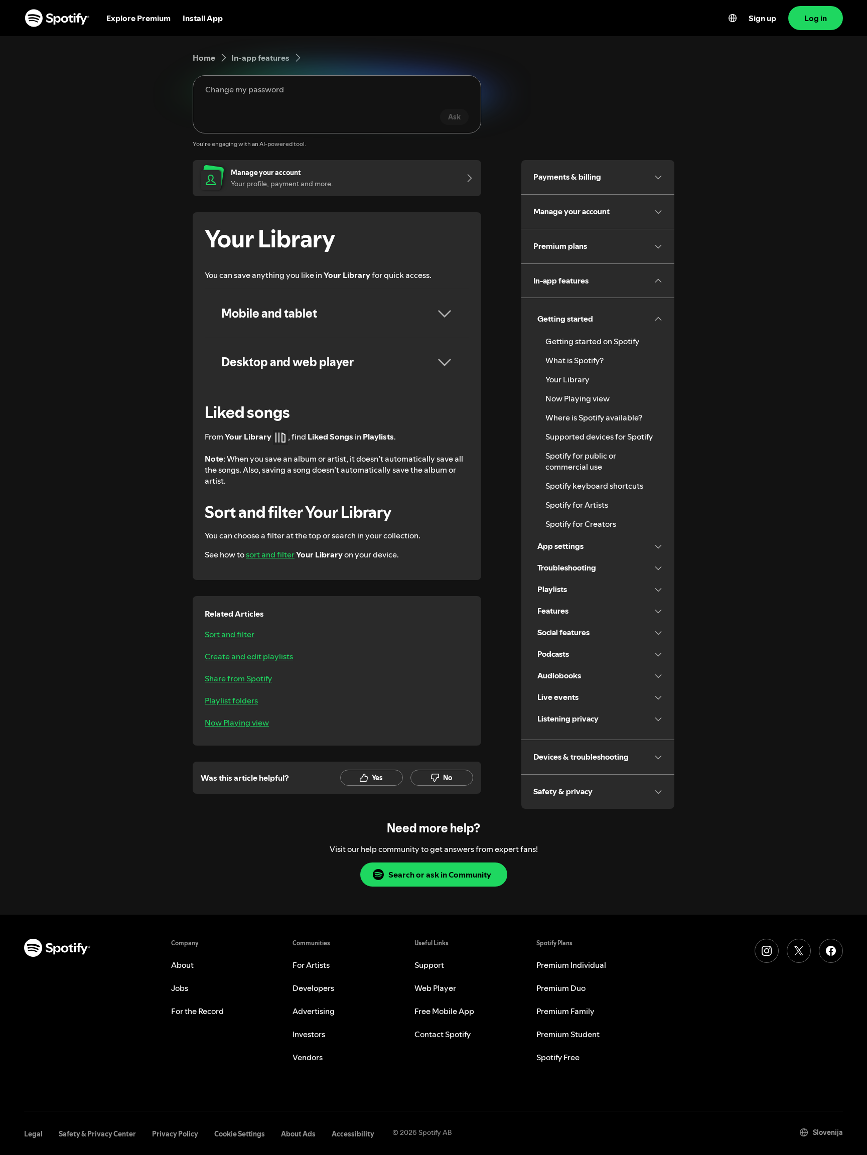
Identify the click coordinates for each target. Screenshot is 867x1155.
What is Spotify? (574, 360)
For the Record (197, 1011)
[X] (799, 951)
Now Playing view (237, 722)
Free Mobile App (444, 1011)
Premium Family (565, 1011)
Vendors (308, 1057)
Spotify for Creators (580, 523)
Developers (313, 987)
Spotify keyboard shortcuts (594, 485)
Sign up (762, 18)
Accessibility (353, 1134)
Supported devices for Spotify (599, 436)
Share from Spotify (238, 678)
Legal (33, 1134)
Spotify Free (558, 1057)
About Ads (298, 1134)
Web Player (435, 987)
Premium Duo (561, 987)
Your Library (567, 379)
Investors (309, 1034)
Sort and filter (229, 634)
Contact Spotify (442, 1034)
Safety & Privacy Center (97, 1134)
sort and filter (270, 554)
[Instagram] (767, 951)
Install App (203, 18)
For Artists (311, 964)
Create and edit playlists (249, 656)
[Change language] (733, 18)
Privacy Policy (175, 1134)
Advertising (314, 1011)
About (182, 964)
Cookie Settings (239, 1134)
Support (429, 964)
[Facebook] (831, 951)
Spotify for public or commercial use (580, 461)
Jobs (179, 987)
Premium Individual (571, 964)
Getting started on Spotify (592, 341)
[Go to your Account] (466, 178)
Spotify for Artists (576, 504)
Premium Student (568, 1034)
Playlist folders (231, 700)
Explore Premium (138, 18)
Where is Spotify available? (593, 417)
